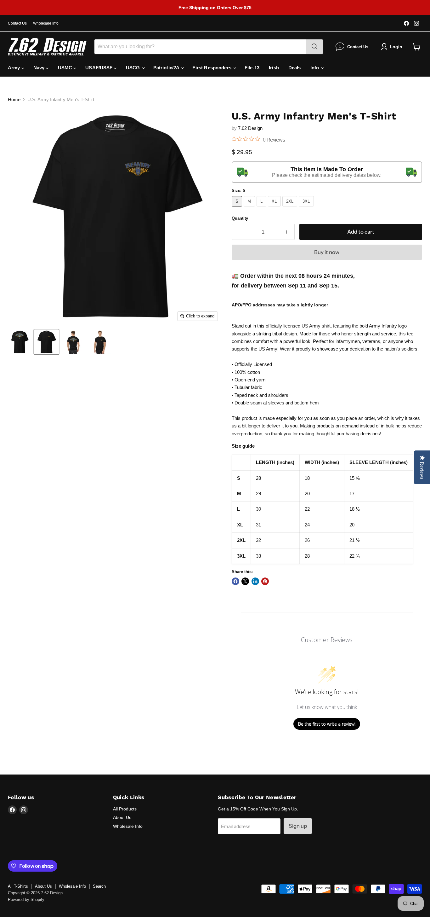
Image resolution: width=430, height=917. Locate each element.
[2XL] (290, 208)
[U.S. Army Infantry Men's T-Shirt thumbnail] (19, 341)
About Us (122, 817)
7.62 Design (250, 128)
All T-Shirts (18, 886)
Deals (294, 67)
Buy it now (326, 252)
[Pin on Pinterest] (265, 581)
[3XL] (307, 208)
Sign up (298, 826)
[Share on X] (245, 581)
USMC (66, 67)
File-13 (252, 67)
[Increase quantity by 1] (287, 232)
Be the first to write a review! (326, 724)
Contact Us (17, 23)
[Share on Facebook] (235, 581)
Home (14, 99)
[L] (262, 208)
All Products (125, 808)
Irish (274, 67)
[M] (250, 208)
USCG (133, 67)
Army (14, 67)
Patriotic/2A (167, 67)
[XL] (275, 208)
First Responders (212, 67)
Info (315, 67)
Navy (39, 67)
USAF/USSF (99, 67)
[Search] (314, 46)
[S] (238, 208)
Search (99, 886)
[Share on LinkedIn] (255, 581)
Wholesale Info (46, 23)
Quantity (240, 218)
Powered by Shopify (26, 899)
